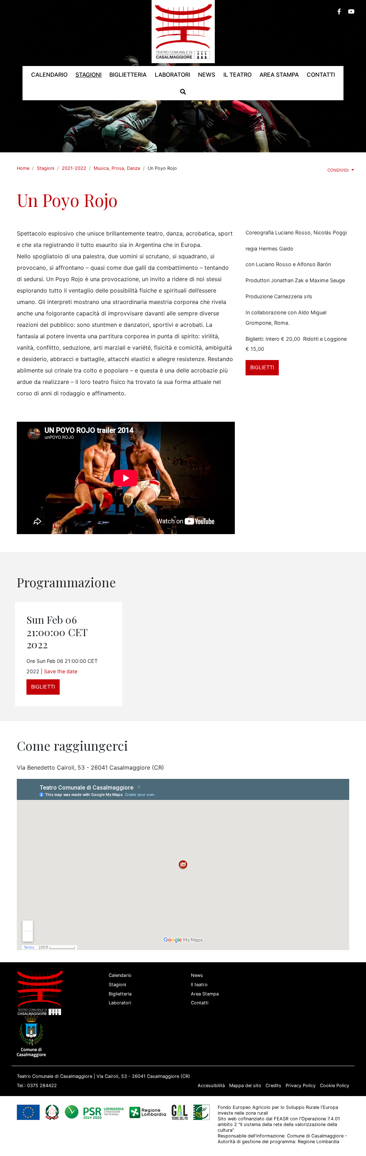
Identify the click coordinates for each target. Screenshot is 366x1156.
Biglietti (262, 367)
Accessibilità (211, 1085)
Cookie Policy (334, 1085)
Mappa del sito (245, 1085)
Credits (273, 1085)
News (197, 975)
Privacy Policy (301, 1085)
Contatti (199, 1002)
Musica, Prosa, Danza (117, 168)
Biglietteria (120, 994)
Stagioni (45, 168)
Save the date (60, 671)
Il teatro (199, 984)
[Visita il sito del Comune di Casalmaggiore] (33, 1036)
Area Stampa (205, 994)
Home (23, 168)
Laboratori (120, 1002)
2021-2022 (74, 168)
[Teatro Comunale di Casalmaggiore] (183, 31)
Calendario (120, 975)
